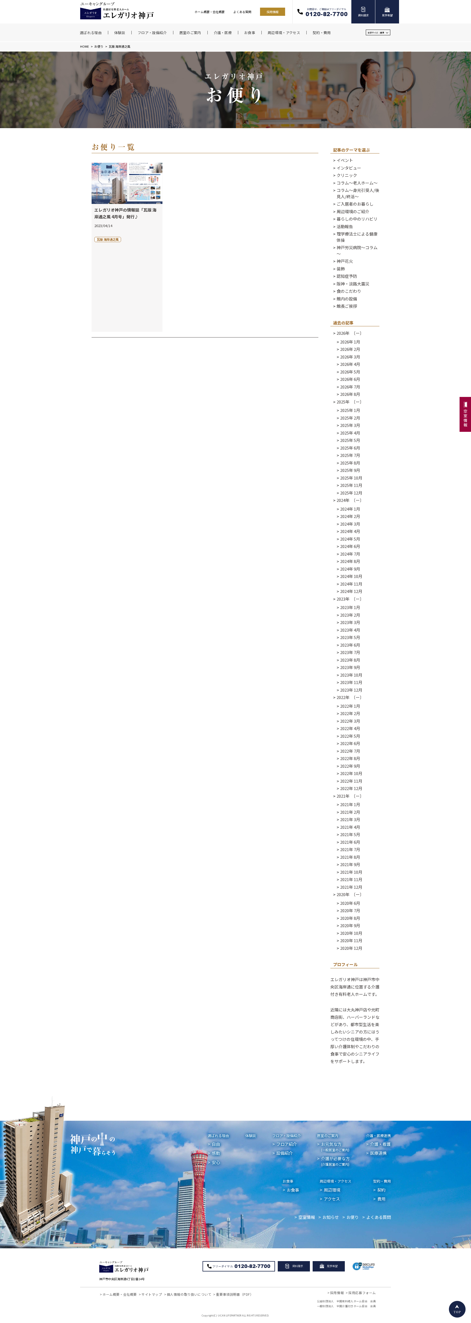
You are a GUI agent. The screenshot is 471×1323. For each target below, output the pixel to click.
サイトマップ (151, 1294)
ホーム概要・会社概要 (210, 12)
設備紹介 (284, 1153)
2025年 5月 (350, 440)
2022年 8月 (350, 758)
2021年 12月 (351, 887)
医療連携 (378, 1153)
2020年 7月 (350, 910)
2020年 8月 (350, 918)
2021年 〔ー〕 (350, 796)
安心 (216, 1162)
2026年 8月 (350, 394)
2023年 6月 (350, 645)
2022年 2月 (350, 713)
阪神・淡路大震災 (353, 284)
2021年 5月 (350, 834)
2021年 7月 (350, 849)
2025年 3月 (350, 425)
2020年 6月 (350, 903)
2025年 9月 (350, 470)
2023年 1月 (350, 607)
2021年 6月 (350, 842)
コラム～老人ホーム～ (357, 183)
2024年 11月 (351, 584)
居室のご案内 (327, 1135)
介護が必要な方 (335, 1161)
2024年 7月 (350, 554)
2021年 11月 (351, 879)
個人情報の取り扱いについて (189, 1294)
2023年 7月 (350, 652)
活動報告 (345, 226)
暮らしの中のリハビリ (357, 219)
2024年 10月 (351, 576)
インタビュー (349, 168)
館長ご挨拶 (347, 306)
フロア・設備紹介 (286, 1135)
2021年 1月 (350, 804)
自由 (216, 1144)
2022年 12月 (351, 788)
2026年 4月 (350, 364)
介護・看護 (380, 1144)
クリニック (347, 175)
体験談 (250, 1135)
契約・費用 (382, 1181)
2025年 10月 (351, 478)
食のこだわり (349, 291)
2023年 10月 (351, 675)
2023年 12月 (351, 690)
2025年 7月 (350, 455)
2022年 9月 (350, 766)
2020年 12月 (351, 948)
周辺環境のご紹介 (353, 211)
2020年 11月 (351, 940)
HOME (84, 46)
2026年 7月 (350, 387)
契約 (381, 1190)
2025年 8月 (350, 463)
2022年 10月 (351, 773)
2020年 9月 (350, 925)
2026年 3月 (350, 357)
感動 (216, 1153)
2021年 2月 (350, 812)
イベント (345, 160)
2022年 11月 (351, 781)
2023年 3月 (350, 622)
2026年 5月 (350, 372)
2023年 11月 (351, 682)
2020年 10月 (351, 933)
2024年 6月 (350, 546)
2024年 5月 (350, 539)
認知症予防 (347, 276)
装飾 (341, 269)
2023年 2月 (350, 615)
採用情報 (273, 12)
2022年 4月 (350, 728)
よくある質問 (242, 12)
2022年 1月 (350, 706)
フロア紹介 (286, 1144)
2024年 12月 (351, 591)
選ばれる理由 (218, 1135)
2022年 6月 (350, 743)
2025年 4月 (350, 433)
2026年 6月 (350, 379)
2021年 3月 (350, 819)
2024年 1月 (350, 509)
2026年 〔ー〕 (350, 333)
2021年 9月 (350, 864)
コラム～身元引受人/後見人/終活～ (358, 193)
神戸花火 (345, 261)
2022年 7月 (350, 751)
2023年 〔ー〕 (350, 599)
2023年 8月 (350, 660)
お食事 (288, 1181)
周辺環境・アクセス (335, 1181)
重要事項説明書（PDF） (234, 1294)
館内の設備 (347, 299)
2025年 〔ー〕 (350, 402)
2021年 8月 (350, 857)
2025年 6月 (350, 448)
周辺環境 (332, 1190)
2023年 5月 (350, 637)
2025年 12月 (351, 493)
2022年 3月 (350, 721)
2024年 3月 (350, 524)
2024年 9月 (350, 569)
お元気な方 (335, 1146)
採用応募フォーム (362, 1292)
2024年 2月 (350, 516)
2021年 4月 (350, 827)
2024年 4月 (350, 531)
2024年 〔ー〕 (350, 500)
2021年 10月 (351, 872)
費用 (381, 1199)
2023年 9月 (350, 667)
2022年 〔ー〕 (350, 697)
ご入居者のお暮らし (355, 204)
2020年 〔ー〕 (350, 894)
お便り (98, 46)
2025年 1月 (350, 410)
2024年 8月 (350, 561)
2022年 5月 (350, 736)
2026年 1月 (350, 342)
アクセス (332, 1199)
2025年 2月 (350, 418)
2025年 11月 (351, 485)
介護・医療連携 (378, 1135)
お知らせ (330, 1217)
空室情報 (306, 1217)
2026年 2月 (350, 349)
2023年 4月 (350, 630)
